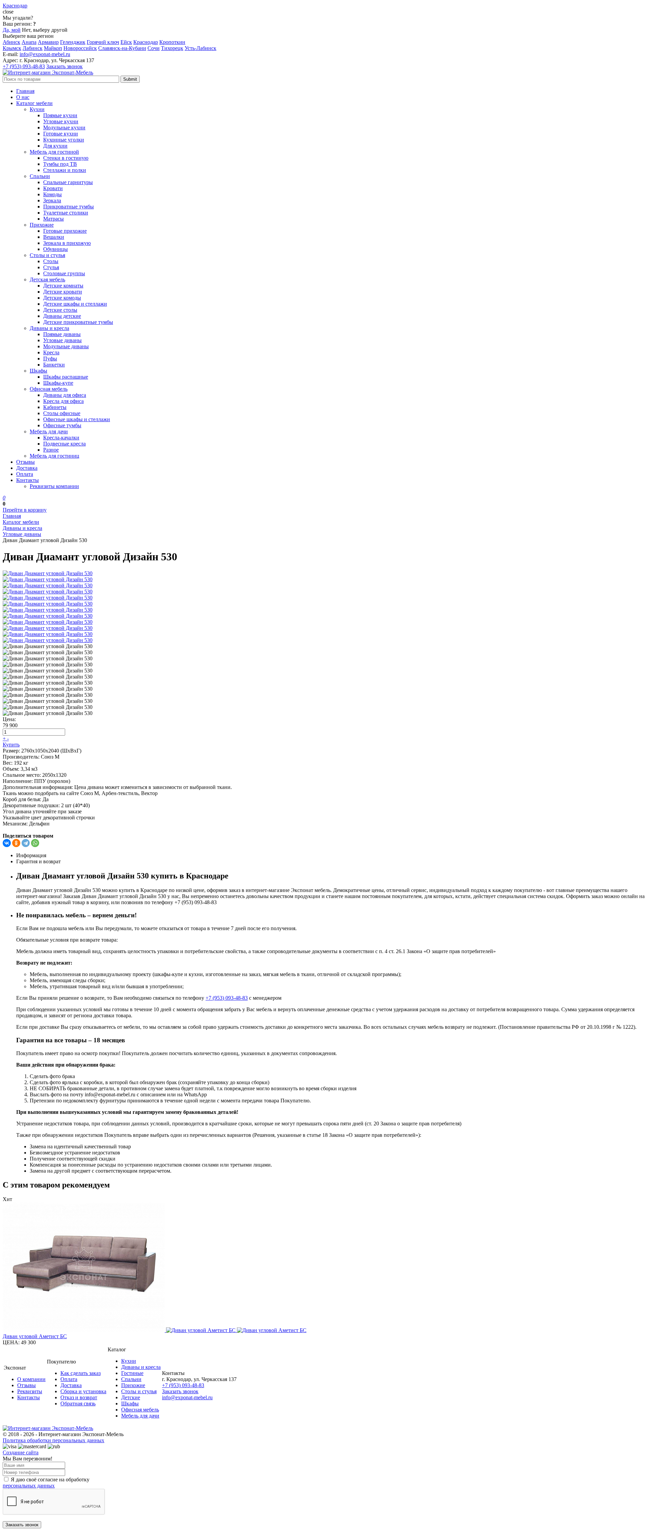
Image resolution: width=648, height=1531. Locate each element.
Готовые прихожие (65, 231)
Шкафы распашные (65, 377)
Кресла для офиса (63, 401)
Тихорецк (172, 48)
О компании (31, 1379)
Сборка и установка (83, 1391)
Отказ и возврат (78, 1397)
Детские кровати (62, 292)
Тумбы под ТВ (60, 164)
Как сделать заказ (80, 1373)
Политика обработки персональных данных (53, 1440)
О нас (22, 97)
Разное (51, 450)
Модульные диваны (66, 346)
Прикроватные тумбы (68, 206)
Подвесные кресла (64, 443)
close (8, 12)
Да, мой (12, 30)
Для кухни (55, 146)
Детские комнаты (63, 285)
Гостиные (132, 1373)
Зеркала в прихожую (67, 243)
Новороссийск (80, 48)
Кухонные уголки (63, 140)
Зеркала (52, 200)
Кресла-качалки (61, 437)
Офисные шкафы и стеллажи (76, 419)
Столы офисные (61, 413)
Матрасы (53, 219)
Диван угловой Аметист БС (35, 1336)
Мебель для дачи (49, 431)
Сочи (153, 48)
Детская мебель (47, 279)
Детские (130, 1397)
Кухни (37, 109)
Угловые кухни (60, 121)
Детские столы (60, 310)
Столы (50, 261)
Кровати (53, 188)
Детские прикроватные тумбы (78, 322)
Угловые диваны (62, 340)
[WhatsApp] (35, 843)
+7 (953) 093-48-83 (24, 66)
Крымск (12, 48)
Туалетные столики (65, 212)
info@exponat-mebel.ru (45, 54)
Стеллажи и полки (64, 170)
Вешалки (53, 237)
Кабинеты (54, 407)
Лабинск (33, 48)
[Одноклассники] (16, 843)
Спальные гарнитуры (68, 182)
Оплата (24, 474)
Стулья (51, 267)
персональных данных (29, 1485)
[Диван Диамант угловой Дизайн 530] (47, 573)
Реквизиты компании (54, 486)
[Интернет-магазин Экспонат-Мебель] (48, 72)
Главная (25, 91)
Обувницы (55, 249)
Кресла (51, 352)
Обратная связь (78, 1403)
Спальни (40, 176)
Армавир (48, 42)
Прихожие (42, 225)
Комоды (52, 194)
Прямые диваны (62, 334)
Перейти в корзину (25, 510)
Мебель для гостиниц (54, 456)
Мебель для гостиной (54, 152)
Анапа (29, 42)
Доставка (26, 468)
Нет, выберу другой (45, 30)
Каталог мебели (34, 103)
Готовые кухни (60, 133)
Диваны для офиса (64, 395)
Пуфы (50, 358)
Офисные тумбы (62, 425)
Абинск (11, 42)
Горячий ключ (103, 42)
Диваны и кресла (49, 328)
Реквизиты (29, 1391)
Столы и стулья (47, 255)
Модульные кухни (64, 127)
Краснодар (145, 42)
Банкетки (54, 364)
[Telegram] (26, 843)
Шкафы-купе (58, 383)
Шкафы (38, 371)
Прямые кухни (60, 115)
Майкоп (53, 48)
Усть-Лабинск (200, 48)
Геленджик (72, 42)
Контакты (27, 480)
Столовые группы (64, 273)
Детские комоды (62, 298)
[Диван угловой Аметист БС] (324, 1267)
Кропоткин (172, 42)
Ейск (126, 42)
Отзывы (25, 462)
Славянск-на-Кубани (122, 48)
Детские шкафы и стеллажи (75, 304)
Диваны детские (62, 316)
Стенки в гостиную (65, 158)
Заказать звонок (64, 66)
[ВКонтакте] (7, 843)
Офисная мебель (49, 389)
